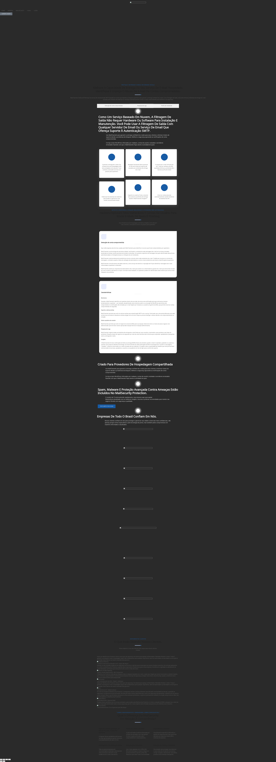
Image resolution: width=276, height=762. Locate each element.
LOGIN (36, 11)
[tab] (113, 106)
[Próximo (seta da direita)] (4, 761)
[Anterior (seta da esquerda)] (1, 761)
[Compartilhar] (6, 759)
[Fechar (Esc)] (9, 759)
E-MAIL (29, 11)
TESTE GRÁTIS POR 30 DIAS (106, 406)
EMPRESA (10, 11)
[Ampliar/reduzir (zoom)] (1, 759)
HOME (3, 11)
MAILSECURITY (20, 11)
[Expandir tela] (4, 759)
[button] (138, 709)
